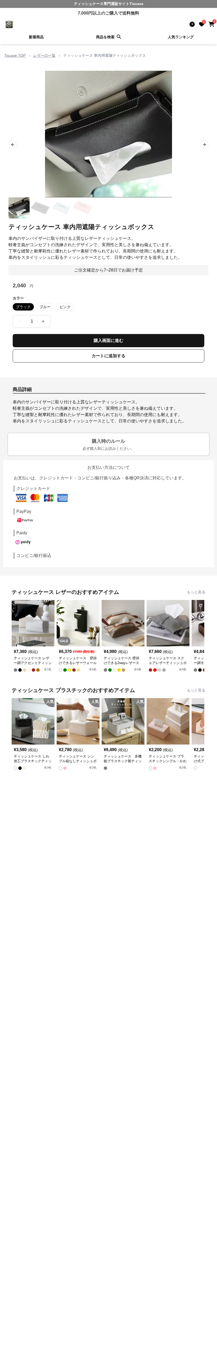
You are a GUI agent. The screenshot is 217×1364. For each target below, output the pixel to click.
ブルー (45, 307)
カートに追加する (108, 356)
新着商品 (36, 37)
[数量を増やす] (43, 321)
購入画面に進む (108, 340)
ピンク (65, 307)
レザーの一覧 (44, 55)
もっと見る (196, 592)
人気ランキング (181, 37)
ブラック (23, 307)
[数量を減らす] (20, 321)
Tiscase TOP (15, 55)
